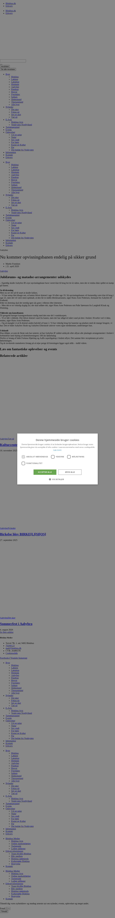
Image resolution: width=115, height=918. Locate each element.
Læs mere (57, 450)
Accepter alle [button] (45, 472)
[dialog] (57, 459)
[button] (57, 479)
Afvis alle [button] (70, 472)
